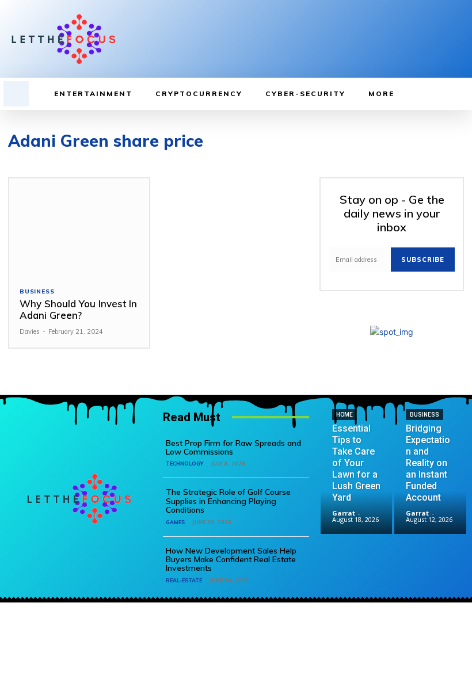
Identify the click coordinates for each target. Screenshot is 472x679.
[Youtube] (458, 39)
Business (37, 292)
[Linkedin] (422, 39)
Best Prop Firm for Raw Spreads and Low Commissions (233, 447)
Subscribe (422, 259)
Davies (30, 331)
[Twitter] (440, 39)
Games (175, 522)
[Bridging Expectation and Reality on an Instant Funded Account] (430, 499)
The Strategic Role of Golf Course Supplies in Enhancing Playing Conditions (228, 501)
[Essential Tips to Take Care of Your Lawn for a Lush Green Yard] (357, 499)
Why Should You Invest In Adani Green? (78, 309)
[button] (16, 93)
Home (344, 414)
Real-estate (184, 580)
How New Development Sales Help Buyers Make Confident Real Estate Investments (231, 560)
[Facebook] (404, 39)
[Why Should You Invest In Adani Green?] (79, 227)
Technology (184, 463)
